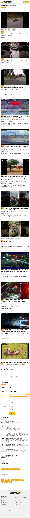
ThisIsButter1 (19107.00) (8, 89)
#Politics (22, 479)
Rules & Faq (3, 500)
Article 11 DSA (4, 504)
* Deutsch (3, 498)
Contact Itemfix (4, 502)
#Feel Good (3, 482)
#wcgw (23, 360)
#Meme (9, 482)
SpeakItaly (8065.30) (8, 60)
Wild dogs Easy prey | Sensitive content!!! (16, 362)
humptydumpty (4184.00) (9, 33)
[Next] (23, 377)
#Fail (2, 479)
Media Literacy (18, 504)
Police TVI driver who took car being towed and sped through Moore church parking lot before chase (15, 178)
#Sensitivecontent (17, 360)
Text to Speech (16, 468)
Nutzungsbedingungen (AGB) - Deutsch (21, 498)
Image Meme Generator (6, 468)
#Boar (9, 29)
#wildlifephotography (5, 238)
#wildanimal (10, 360)
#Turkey (13, 29)
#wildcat (12, 238)
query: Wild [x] (10, 8)
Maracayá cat (8, 241)
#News (17, 479)
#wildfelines (18, 238)
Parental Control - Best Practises (21, 506)
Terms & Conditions (18, 495)
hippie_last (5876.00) (8, 242)
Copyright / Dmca (18, 502)
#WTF (12, 479)
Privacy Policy (17, 500)
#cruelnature (3, 360)
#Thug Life (7, 479)
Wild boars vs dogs (10, 32)
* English (3, 497)
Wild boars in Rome (10, 59)
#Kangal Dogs (4, 29)
